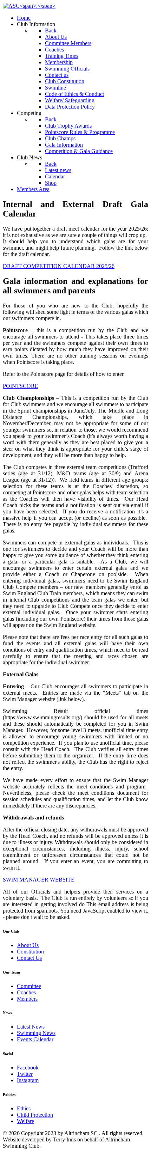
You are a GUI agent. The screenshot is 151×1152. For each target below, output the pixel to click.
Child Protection (35, 1115)
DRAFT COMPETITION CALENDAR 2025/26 (58, 266)
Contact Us (29, 958)
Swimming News (36, 1033)
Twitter (25, 1074)
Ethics (24, 1108)
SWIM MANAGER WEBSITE (38, 880)
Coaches (26, 992)
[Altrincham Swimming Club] (29, 6)
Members (27, 999)
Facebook (28, 1068)
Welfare (25, 1121)
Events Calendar (35, 1039)
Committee (29, 986)
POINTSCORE (20, 386)
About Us (28, 945)
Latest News (31, 1027)
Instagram (28, 1080)
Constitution (30, 952)
